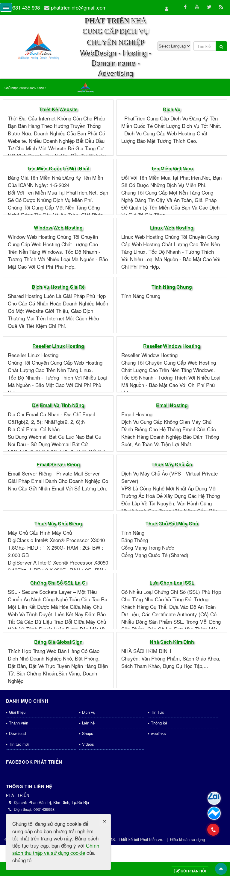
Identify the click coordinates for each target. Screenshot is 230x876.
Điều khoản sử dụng (187, 839)
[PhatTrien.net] (39, 45)
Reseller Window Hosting (171, 346)
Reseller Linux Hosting (58, 346)
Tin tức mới (19, 744)
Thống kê (159, 723)
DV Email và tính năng (58, 405)
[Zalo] (214, 798)
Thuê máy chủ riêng (58, 523)
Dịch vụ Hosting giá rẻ (58, 286)
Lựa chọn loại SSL (171, 582)
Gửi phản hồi (193, 871)
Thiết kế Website (58, 109)
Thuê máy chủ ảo (172, 464)
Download (17, 733)
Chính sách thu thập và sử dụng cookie (55, 849)
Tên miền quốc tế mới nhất (58, 168)
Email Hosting (172, 405)
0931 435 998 (25, 7)
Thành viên (18, 723)
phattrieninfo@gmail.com (79, 7)
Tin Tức (157, 712)
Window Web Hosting (58, 227)
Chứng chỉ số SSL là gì (58, 582)
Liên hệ (88, 723)
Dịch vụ (172, 109)
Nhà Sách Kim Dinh (172, 641)
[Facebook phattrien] (214, 813)
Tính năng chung (172, 286)
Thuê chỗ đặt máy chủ (172, 523)
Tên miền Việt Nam (172, 168)
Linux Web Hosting (171, 227)
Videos (88, 744)
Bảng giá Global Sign (58, 641)
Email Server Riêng (58, 464)
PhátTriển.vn (151, 839)
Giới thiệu (17, 712)
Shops (87, 733)
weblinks (158, 733)
